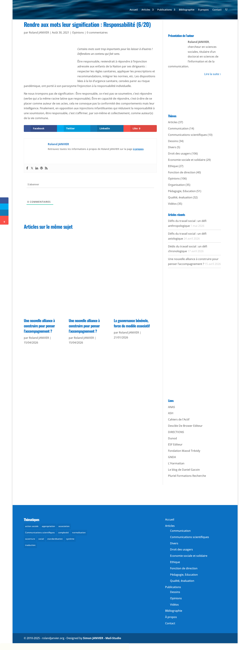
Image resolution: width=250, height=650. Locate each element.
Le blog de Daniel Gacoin (184, 470)
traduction (30, 545)
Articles (145, 10)
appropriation (48, 526)
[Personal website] (207, 24)
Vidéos (172, 204)
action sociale (31, 526)
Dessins (173, 141)
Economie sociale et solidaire (186, 160)
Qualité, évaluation (180, 197)
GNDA (172, 457)
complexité (63, 532)
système (70, 538)
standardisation (55, 538)
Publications (164, 10)
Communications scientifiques (187, 135)
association (64, 526)
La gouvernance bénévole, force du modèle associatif (132, 323)
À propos (203, 10)
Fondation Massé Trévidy (184, 451)
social (41, 538)
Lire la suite (212, 74)
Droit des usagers (179, 153)
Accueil (134, 10)
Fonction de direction (181, 172)
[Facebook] (27, 168)
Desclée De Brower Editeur (185, 426)
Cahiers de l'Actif (178, 419)
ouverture (30, 538)
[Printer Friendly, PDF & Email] (40, 40)
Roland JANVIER (39, 32)
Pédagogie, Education (182, 191)
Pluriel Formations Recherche (187, 476)
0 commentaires (97, 32)
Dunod (172, 438)
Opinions (78, 32)
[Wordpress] (41, 168)
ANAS (171, 407)
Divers (172, 147)
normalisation (79, 532)
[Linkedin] (36, 168)
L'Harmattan (176, 463)
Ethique (173, 166)
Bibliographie (186, 10)
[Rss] (46, 168)
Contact (217, 10)
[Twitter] (32, 168)
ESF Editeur (175, 444)
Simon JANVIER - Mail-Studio (102, 638)
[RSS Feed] (215, 24)
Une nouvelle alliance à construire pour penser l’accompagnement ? (39, 326)
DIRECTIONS (176, 432)
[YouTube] (190, 24)
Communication (178, 128)
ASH (170, 413)
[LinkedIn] (199, 24)
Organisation (176, 185)
